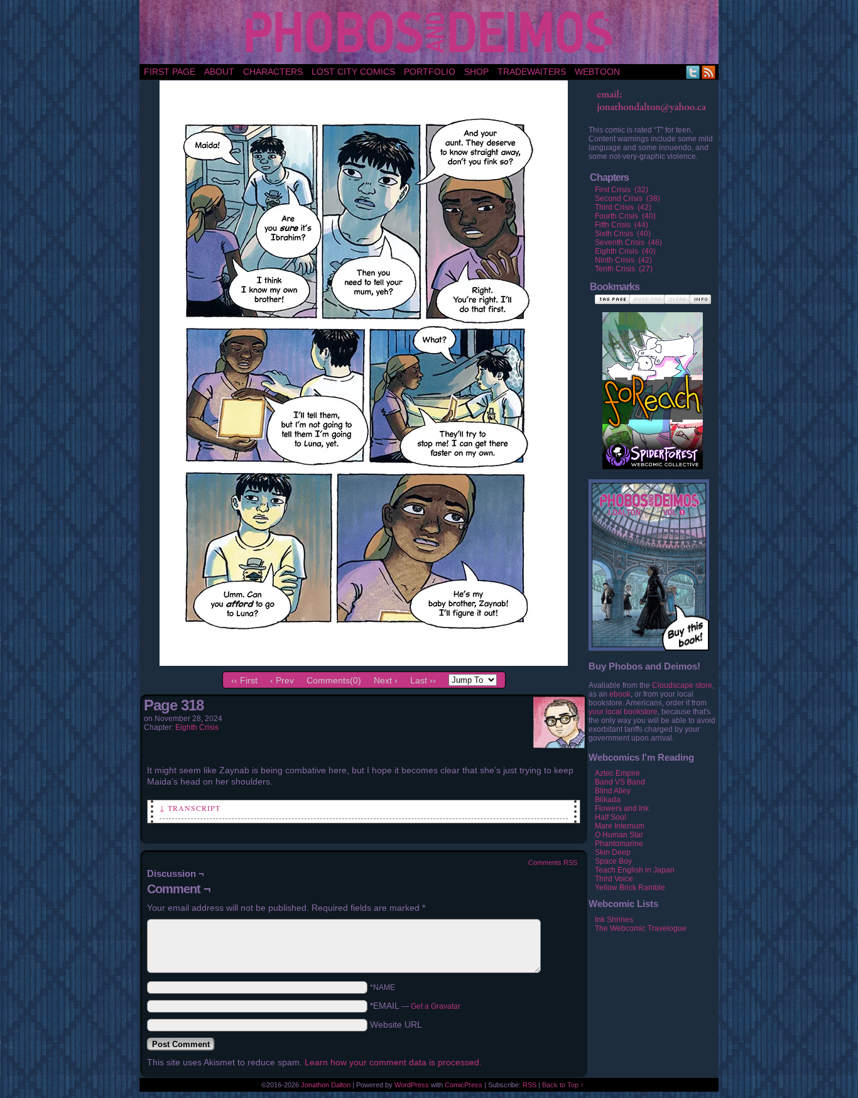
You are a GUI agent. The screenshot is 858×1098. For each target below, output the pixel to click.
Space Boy (613, 861)
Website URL (396, 1024)
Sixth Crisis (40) (623, 233)
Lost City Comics (353, 72)
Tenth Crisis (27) (624, 268)
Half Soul (610, 817)
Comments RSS (552, 862)
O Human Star (619, 834)
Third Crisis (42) (623, 207)
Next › (386, 680)
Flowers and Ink (622, 808)
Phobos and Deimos (431, 32)
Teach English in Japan (635, 870)
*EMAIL (415, 1006)
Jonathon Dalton (325, 1085)
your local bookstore (623, 711)
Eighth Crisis (197, 727)
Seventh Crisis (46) (628, 242)
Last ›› (423, 680)
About (219, 72)
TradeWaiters (531, 72)
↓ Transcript (190, 808)
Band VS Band (620, 782)
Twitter (693, 72)
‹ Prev (282, 680)
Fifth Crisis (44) (621, 224)
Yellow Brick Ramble (630, 887)
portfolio (429, 72)
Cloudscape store (682, 685)
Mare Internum (619, 826)
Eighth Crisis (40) (625, 251)
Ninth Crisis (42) (623, 260)
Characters (273, 72)
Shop (476, 72)
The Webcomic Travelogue (641, 928)
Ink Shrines (614, 919)
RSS (709, 72)
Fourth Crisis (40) (625, 216)
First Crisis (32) (621, 189)
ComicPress (463, 1085)
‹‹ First (244, 680)
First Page (169, 72)
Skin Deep (613, 852)
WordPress (411, 1085)
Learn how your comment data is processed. (393, 1062)
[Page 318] (364, 663)
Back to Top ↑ (563, 1085)
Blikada (608, 799)
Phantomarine (619, 843)
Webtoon (597, 72)
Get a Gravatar (435, 1006)
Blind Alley (613, 790)
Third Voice (614, 878)
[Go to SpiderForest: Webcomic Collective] (652, 456)
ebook (620, 694)
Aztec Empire (617, 773)
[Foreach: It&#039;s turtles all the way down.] (652, 377)
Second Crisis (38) (627, 198)
